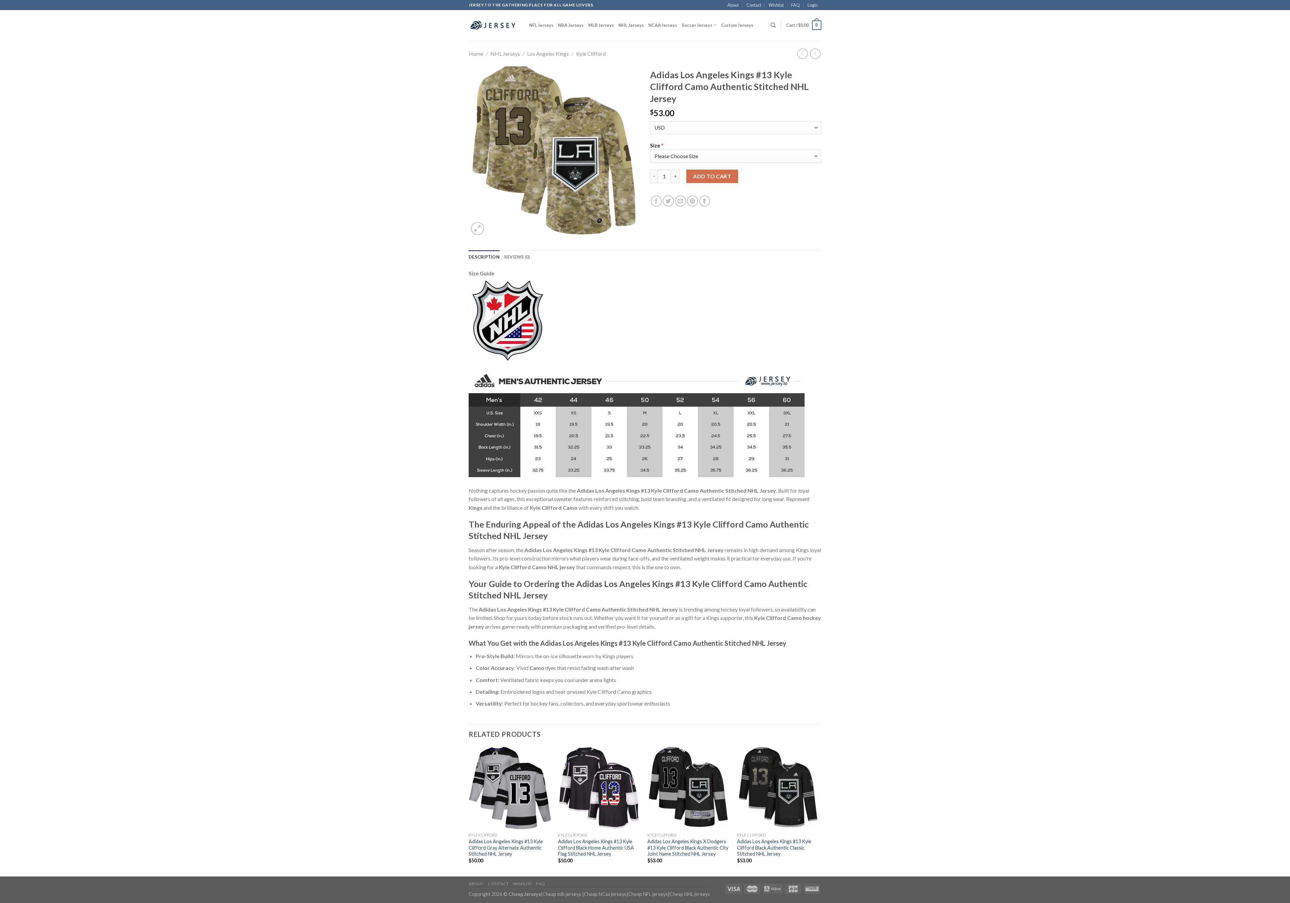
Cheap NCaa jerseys (605, 894)
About (733, 5)
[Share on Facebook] (656, 201)
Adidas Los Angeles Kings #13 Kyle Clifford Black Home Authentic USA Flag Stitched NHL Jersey (596, 848)
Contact (753, 5)
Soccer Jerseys (697, 25)
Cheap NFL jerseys (648, 894)
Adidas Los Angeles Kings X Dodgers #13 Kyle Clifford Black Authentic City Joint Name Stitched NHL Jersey (687, 848)
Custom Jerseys (737, 25)
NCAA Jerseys (662, 25)
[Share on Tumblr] (704, 201)
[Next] (819, 811)
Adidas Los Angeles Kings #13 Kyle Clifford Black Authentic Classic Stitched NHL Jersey (774, 848)
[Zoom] (477, 228)
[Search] (773, 25)
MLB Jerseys (601, 25)
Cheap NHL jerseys (690, 894)
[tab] (484, 257)
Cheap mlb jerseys (562, 894)
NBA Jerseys (571, 25)
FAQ (795, 5)
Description (484, 257)
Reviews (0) (517, 257)
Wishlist (776, 5)
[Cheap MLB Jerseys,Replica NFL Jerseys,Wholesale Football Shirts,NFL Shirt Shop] (494, 25)
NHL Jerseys (631, 25)
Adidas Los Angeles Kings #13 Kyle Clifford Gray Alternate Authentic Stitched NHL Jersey (506, 848)
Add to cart (712, 176)
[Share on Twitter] (668, 201)
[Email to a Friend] (680, 201)
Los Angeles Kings (548, 53)
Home (476, 53)
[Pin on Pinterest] (692, 201)
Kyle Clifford (591, 53)
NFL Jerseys (541, 25)
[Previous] (469, 811)
